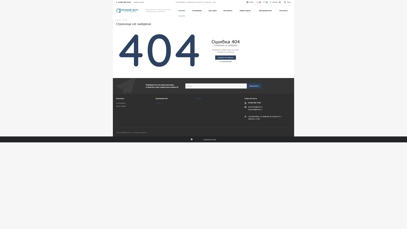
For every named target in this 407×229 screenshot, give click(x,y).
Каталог (159, 103)
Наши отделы (121, 106)
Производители (162, 98)
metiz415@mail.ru (255, 109)
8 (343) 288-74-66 (254, 103)
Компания (120, 98)
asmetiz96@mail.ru (255, 107)
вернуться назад (227, 61)
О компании (120, 103)
